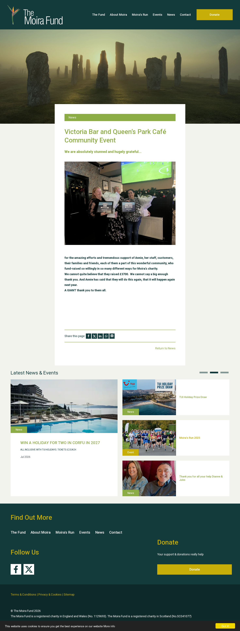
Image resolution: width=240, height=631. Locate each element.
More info (109, 626)
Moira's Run (140, 15)
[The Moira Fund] (30, 14)
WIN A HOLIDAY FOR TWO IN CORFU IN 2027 (60, 442)
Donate (215, 15)
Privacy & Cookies (50, 594)
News (171, 15)
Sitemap (69, 594)
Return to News (165, 348)
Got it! (225, 626)
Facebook (16, 569)
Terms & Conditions (23, 594)
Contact (185, 15)
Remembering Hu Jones (193, 466)
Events (157, 15)
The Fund (98, 15)
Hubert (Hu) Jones (190, 425)
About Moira (118, 15)
